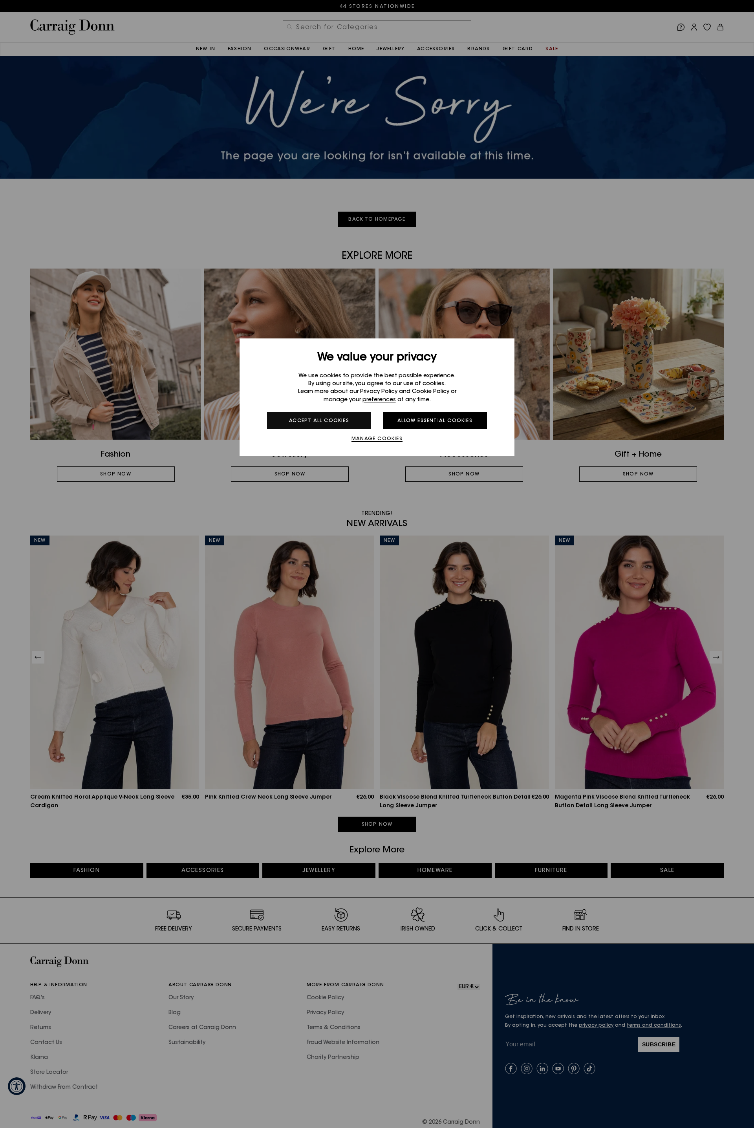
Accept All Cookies (319, 421)
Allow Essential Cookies (434, 421)
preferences (379, 400)
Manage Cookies (377, 439)
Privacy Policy (378, 392)
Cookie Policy (430, 392)
